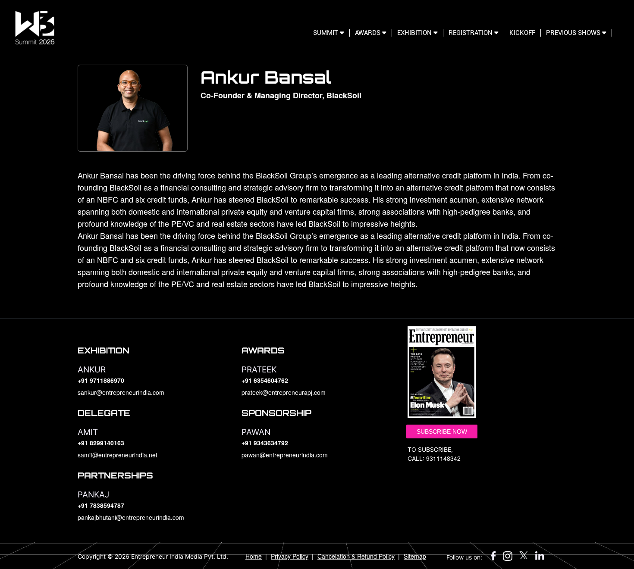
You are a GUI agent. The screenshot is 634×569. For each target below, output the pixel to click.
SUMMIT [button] (326, 33)
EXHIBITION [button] (415, 33)
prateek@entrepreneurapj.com (284, 392)
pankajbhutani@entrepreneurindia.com (131, 517)
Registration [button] (471, 33)
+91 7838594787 (101, 505)
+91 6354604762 (265, 380)
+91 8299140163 (101, 442)
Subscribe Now (442, 431)
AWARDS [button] (368, 33)
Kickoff (522, 33)
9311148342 (443, 458)
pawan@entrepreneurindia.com (285, 454)
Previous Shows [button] (574, 33)
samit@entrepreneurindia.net (117, 454)
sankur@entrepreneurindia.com (121, 392)
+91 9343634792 (265, 442)
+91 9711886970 (101, 380)
